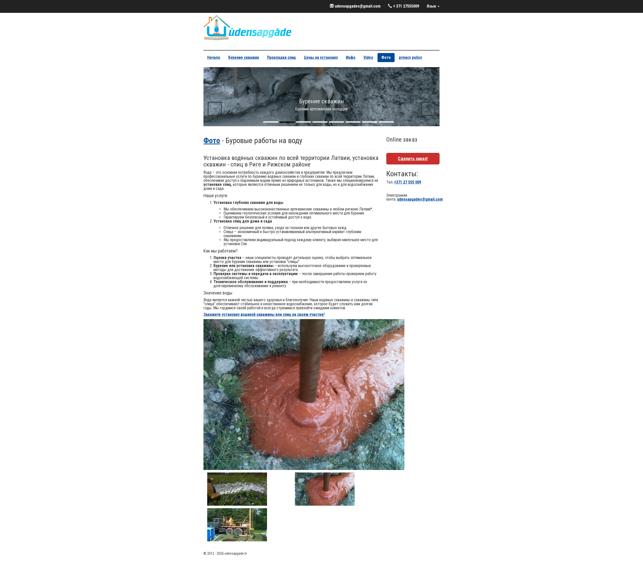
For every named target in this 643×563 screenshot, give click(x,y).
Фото (386, 57)
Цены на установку (321, 57)
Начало (213, 57)
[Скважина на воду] (237, 524)
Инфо (350, 57)
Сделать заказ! (413, 158)
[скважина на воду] (325, 488)
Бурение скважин (243, 57)
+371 (407, 182)
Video (368, 57)
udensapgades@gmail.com (357, 6)
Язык (432, 6)
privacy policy (410, 57)
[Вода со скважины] (237, 488)
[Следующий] (428, 109)
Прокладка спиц (281, 57)
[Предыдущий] (214, 109)
